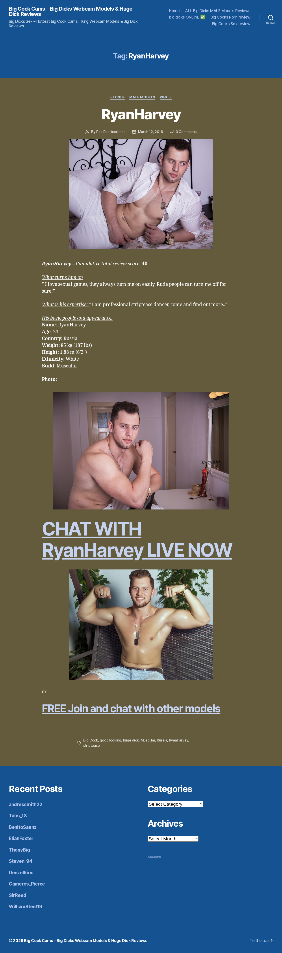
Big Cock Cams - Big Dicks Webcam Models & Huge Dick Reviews (70, 11)
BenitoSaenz (22, 827)
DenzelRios (21, 872)
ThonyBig (19, 850)
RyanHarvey (141, 114)
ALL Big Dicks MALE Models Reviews (217, 10)
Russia (162, 740)
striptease (91, 745)
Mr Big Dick (158, 856)
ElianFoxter (21, 838)
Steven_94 (20, 861)
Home (174, 10)
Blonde (117, 97)
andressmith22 (25, 804)
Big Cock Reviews (152, 856)
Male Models (142, 97)
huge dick (131, 740)
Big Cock (90, 740)
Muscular (148, 740)
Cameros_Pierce (27, 884)
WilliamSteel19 (25, 906)
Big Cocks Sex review (231, 23)
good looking (110, 740)
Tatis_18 (18, 815)
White (166, 97)
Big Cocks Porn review (230, 17)
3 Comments (186, 131)
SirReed (17, 895)
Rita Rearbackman (111, 131)
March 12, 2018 (150, 131)
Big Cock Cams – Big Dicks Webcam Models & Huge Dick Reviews (85, 940)
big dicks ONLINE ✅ (187, 17)
